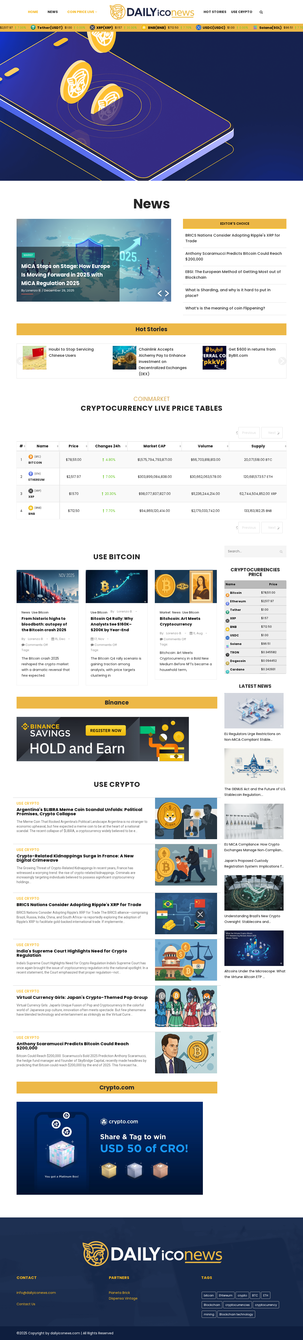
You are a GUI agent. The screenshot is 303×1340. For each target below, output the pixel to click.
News (53, 11)
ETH (265, 1295)
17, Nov (99, 639)
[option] (94, 260)
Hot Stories (215, 11)
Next (272, 432)
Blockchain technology (236, 1314)
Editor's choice (234, 223)
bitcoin (209, 1295)
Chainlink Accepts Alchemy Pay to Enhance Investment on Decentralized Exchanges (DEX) (73, 362)
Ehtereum (225, 1295)
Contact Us (26, 1304)
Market (165, 612)
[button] (160, 293)
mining (209, 1314)
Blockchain (212, 1305)
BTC (255, 1295)
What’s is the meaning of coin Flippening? (225, 308)
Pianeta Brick (119, 1292)
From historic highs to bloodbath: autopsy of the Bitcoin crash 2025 (44, 624)
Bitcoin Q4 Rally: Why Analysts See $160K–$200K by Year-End (112, 624)
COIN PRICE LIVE (80, 11)
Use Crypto (241, 11)
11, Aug (197, 633)
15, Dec (59, 639)
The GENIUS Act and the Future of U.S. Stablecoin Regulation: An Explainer (64, 275)
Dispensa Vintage (123, 1298)
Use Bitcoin (40, 612)
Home (33, 11)
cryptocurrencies (237, 1305)
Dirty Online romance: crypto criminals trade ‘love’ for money (250, 355)
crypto (242, 1295)
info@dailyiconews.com (36, 1292)
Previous (249, 432)
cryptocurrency (266, 1305)
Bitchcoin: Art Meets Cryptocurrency (180, 621)
